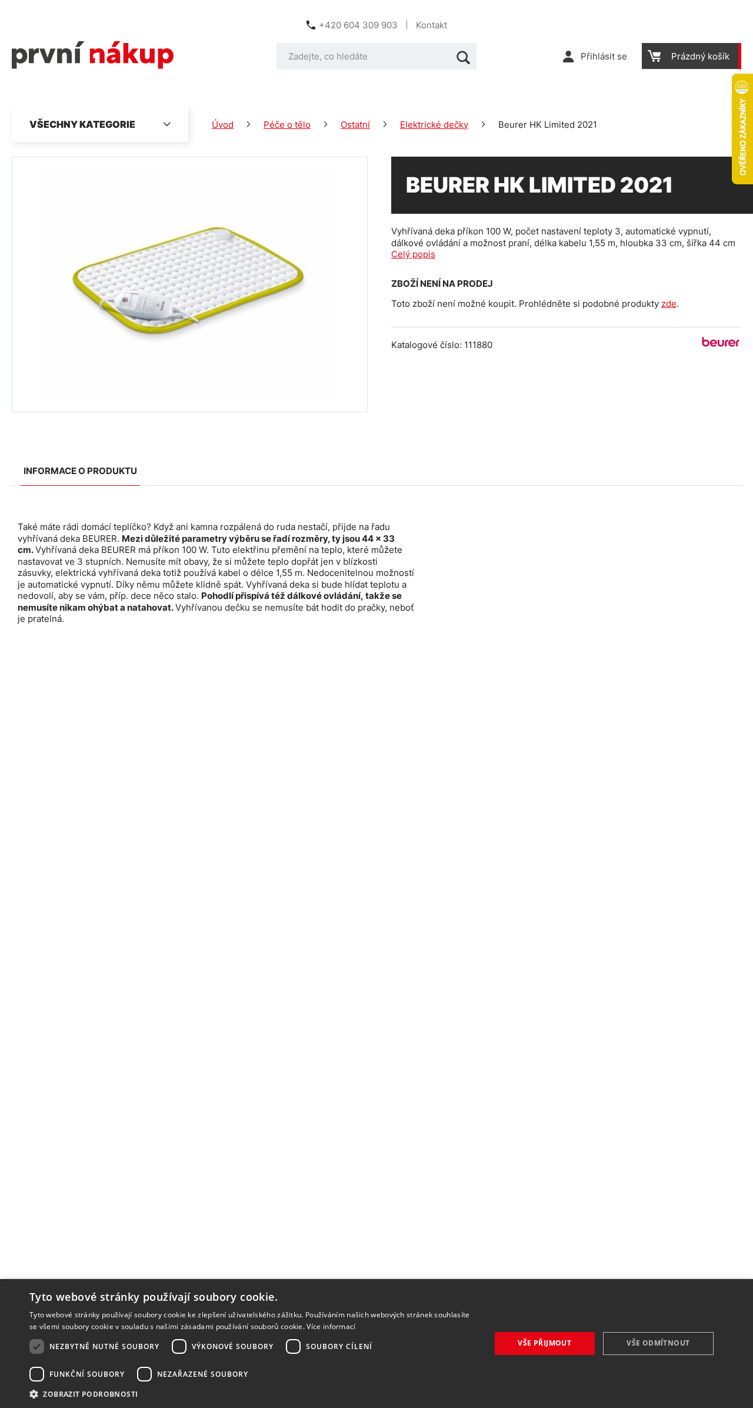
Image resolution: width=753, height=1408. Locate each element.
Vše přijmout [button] (544, 1343)
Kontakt (431, 25)
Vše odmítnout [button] (658, 1343)
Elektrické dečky (434, 124)
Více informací (330, 1326)
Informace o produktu (80, 470)
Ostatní (355, 124)
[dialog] (376, 1343)
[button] (253, 1393)
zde (669, 303)
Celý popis (413, 254)
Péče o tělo (287, 124)
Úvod (223, 124)
